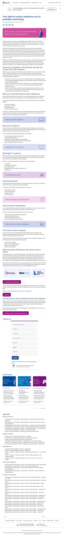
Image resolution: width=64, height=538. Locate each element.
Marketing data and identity (25, 2)
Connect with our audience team (12, 282)
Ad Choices (35, 520)
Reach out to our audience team (21, 262)
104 (40, 408)
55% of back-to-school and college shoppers (14, 53)
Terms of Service (25, 366)
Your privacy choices (43, 525)
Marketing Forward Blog (53, 2)
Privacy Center (19, 520)
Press (40, 520)
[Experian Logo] (6, 3)
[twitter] (7, 25)
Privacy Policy (18, 366)
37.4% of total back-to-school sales (17, 45)
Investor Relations (50, 520)
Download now (51, 9)
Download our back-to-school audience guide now (16, 313)
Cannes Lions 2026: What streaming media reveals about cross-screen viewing (9, 393)
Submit (15, 357)
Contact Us (57, 520)
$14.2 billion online (26, 56)
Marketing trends (35, 2)
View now (7, 294)
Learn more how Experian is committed (26, 525)
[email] (12, 25)
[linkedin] (9, 25)
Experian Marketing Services (8, 22)
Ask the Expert (15, 2)
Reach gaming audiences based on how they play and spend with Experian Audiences (39, 393)
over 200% (9, 57)
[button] (60, 2)
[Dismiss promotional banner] (60, 8)
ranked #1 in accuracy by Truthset (16, 85)
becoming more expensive (39, 49)
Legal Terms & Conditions (10, 520)
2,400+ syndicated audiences (16, 79)
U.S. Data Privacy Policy (27, 520)
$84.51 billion (32, 42)
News (40, 2)
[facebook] (4, 25)
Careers (43, 520)
